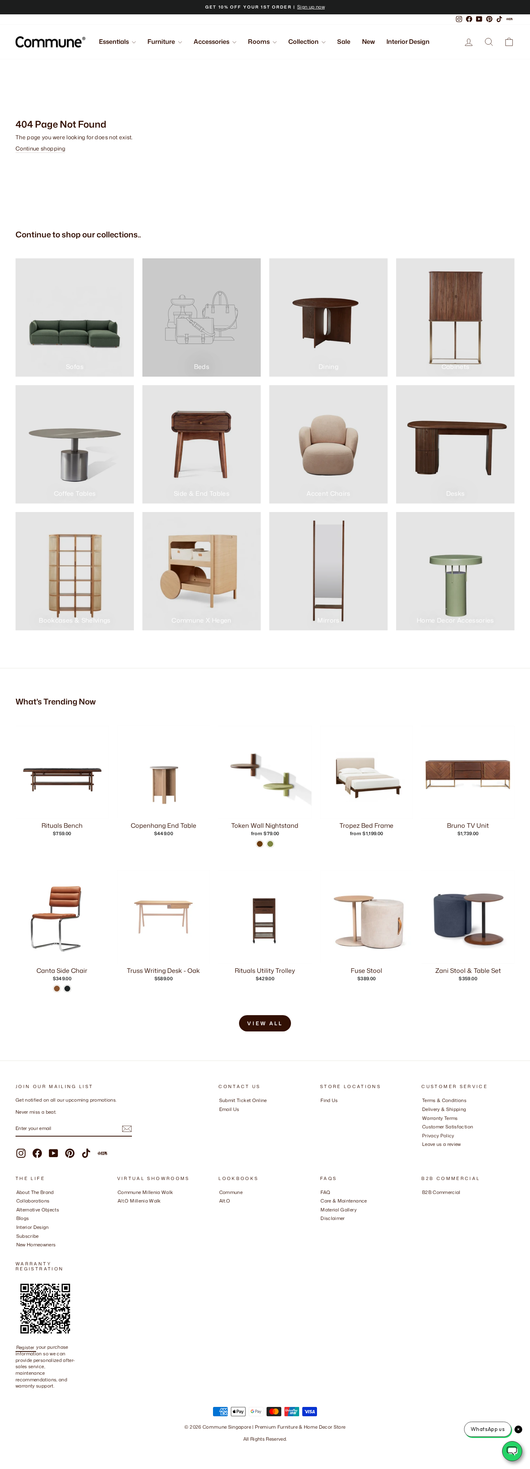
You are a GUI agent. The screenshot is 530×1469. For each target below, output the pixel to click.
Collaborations (33, 1200)
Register (26, 1347)
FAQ (325, 1192)
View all (265, 1023)
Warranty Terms (440, 1118)
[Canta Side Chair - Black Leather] (67, 988)
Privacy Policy (438, 1135)
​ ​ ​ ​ (322, 1227)
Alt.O (224, 1200)
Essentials (114, 41)
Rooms (259, 41)
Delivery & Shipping (444, 1109)
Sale (343, 41)
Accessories (212, 41)
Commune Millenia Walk (145, 1192)
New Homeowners (36, 1244)
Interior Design (408, 41)
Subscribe (27, 1236)
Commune (230, 1192)
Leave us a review (441, 1144)
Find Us (329, 1100)
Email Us (229, 1109)
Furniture (161, 41)
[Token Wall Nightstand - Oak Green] (270, 844)
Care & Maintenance (343, 1200)
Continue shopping (40, 148)
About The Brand (35, 1192)
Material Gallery (338, 1209)
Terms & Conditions (444, 1100)
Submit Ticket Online (243, 1100)
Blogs (22, 1218)
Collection (304, 41)
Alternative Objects (37, 1209)
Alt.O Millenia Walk (139, 1200)
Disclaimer (332, 1218)
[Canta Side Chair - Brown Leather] (57, 988)
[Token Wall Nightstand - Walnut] (259, 844)
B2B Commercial (441, 1192)
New (368, 41)
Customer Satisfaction (447, 1126)
